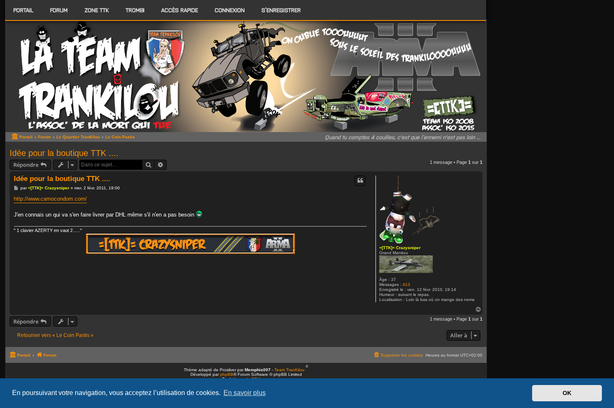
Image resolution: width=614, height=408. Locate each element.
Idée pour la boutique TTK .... (64, 153)
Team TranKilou (289, 369)
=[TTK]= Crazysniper (400, 247)
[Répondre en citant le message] (360, 181)
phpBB (226, 374)
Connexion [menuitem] (230, 9)
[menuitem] (59, 10)
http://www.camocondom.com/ (50, 199)
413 (406, 284)
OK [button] (567, 393)
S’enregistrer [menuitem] (281, 9)
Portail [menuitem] (23, 9)
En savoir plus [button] (244, 392)
